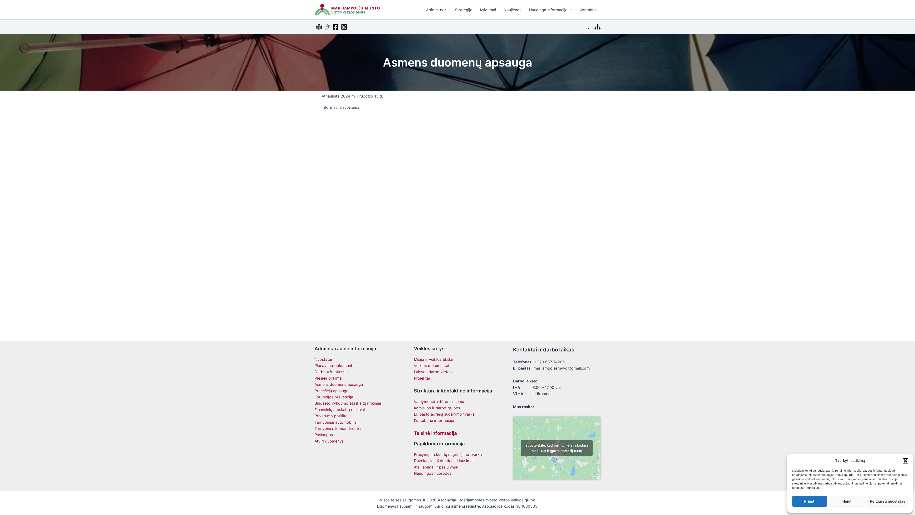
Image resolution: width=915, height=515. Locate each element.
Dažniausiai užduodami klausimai (443, 460)
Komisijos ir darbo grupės (437, 408)
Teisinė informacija (435, 433)
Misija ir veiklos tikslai (433, 359)
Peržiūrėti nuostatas (887, 501)
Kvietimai (488, 9)
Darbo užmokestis (331, 371)
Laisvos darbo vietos (433, 371)
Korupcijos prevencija (334, 397)
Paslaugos (324, 434)
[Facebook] (335, 27)
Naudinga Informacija (548, 9)
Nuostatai (323, 359)
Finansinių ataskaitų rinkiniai (340, 409)
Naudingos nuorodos (433, 473)
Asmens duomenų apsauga (339, 384)
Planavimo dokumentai (335, 365)
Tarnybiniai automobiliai (336, 422)
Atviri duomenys (329, 441)
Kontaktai (588, 9)
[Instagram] (344, 27)
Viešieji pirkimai (329, 378)
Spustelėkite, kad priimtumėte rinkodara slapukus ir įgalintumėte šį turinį (556, 448)
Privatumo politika (331, 415)
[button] (905, 460)
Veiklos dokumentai (431, 365)
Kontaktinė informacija (434, 420)
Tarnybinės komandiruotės (338, 428)
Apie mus (434, 9)
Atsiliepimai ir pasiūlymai (436, 467)
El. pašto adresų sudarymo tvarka (444, 414)
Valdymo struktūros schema (439, 401)
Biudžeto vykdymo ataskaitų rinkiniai (348, 403)
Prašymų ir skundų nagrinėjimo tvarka (448, 454)
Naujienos (512, 9)
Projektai (422, 378)
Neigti (847, 501)
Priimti (809, 501)
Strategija (463, 9)
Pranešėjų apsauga (331, 390)
